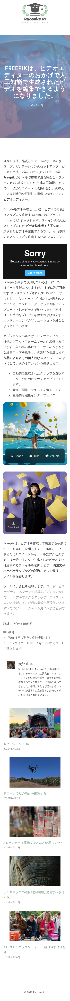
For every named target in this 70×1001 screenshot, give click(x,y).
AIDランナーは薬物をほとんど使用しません (33, 843)
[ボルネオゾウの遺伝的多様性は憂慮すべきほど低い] (35, 884)
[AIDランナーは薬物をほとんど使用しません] (35, 834)
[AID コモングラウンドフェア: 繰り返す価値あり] (35, 938)
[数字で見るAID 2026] (35, 735)
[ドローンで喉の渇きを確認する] (35, 785)
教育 (11, 632)
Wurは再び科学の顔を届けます (29, 637)
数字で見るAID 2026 (17, 744)
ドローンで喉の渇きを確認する (24, 793)
